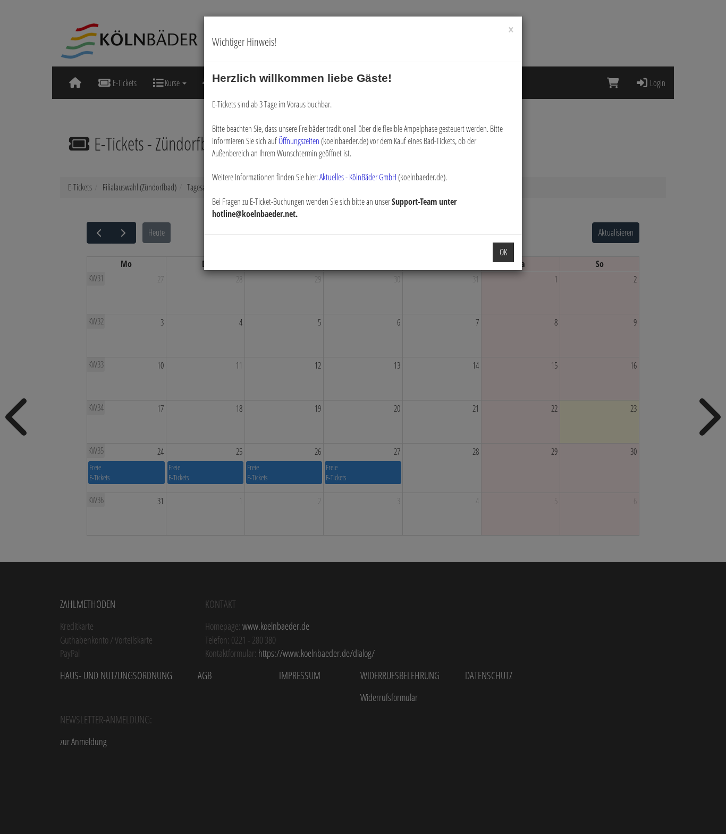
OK (503, 252)
